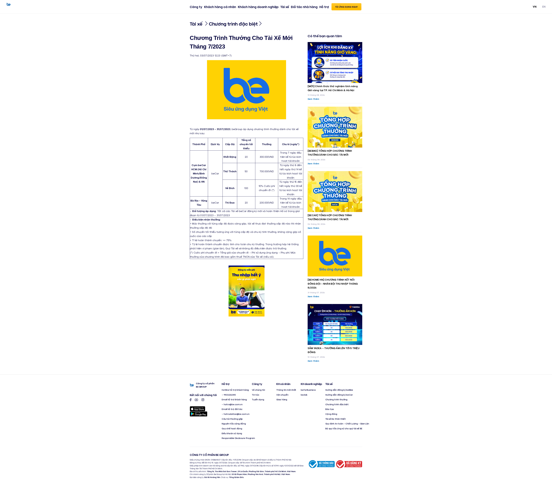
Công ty (196, 7)
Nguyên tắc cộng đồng (234, 423)
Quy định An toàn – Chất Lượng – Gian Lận (347, 423)
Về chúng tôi (258, 389)
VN (534, 6)
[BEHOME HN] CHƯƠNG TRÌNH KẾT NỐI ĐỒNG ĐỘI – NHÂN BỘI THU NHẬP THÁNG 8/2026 (333, 283)
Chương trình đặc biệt (233, 24)
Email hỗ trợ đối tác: (232, 409)
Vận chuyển (282, 394)
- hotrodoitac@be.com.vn (235, 414)
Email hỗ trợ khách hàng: (234, 399)
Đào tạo (329, 409)
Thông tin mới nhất (286, 389)
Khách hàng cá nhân (220, 7)
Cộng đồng (331, 414)
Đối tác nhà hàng (304, 7)
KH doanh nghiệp (311, 384)
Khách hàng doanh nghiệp (258, 7)
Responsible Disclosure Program (238, 438)
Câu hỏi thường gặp (232, 418)
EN (544, 6)
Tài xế (284, 7)
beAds (304, 394)
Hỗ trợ (324, 7)
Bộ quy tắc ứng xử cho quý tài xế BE (343, 428)
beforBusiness (308, 389)
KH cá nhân (283, 384)
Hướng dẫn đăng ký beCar (339, 394)
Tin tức (255, 394)
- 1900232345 (229, 394)
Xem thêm (313, 98)
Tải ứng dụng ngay (346, 6)
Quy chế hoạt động (232, 428)
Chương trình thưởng (336, 399)
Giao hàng (281, 399)
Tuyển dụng (258, 399)
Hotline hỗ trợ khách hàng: (235, 389)
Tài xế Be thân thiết (335, 418)
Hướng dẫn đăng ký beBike (339, 389)
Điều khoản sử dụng (232, 433)
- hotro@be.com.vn (232, 404)
